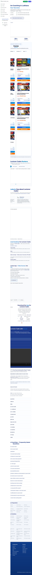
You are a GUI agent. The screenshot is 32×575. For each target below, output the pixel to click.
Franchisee (14, 548)
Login (30, 1)
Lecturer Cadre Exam (27, 506)
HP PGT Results (15, 166)
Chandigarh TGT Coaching (11, 522)
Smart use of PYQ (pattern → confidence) (9, 409)
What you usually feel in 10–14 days (8, 434)
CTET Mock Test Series (27, 538)
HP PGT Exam (11, 506)
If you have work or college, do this (8, 416)
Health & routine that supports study (8, 424)
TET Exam (25, 510)
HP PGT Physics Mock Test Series (19, 531)
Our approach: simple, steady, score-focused (9, 386)
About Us (13, 546)
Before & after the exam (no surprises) (8, 429)
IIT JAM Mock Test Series (11, 529)
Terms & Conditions (15, 551)
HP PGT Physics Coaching (18, 518)
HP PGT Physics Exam (19, 506)
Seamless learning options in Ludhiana (8, 427)
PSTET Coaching (18, 524)
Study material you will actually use (8, 401)
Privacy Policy (14, 552)
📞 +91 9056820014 (13, 280)
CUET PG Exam (24, 548)
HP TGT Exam (26, 508)
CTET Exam (25, 511)
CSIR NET (24, 546)
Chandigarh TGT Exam (12, 510)
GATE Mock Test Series (27, 528)
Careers (13, 547)
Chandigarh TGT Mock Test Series (12, 536)
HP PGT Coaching (11, 517)
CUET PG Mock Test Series (19, 529)
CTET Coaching (26, 524)
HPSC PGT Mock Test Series (12, 534)
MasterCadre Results (22, 166)
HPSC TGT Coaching (19, 522)
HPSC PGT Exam (11, 508)
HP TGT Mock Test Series (26, 534)
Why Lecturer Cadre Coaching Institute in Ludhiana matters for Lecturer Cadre (15, 373)
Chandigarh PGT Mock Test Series (19, 534)
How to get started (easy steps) (7, 437)
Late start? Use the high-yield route (8, 419)
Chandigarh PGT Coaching (18, 520)
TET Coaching (26, 522)
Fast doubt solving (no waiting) (7, 404)
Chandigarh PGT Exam (19, 508)
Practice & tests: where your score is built (9, 406)
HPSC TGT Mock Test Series (19, 536)
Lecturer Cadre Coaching (26, 518)
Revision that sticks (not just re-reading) (8, 411)
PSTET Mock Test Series (18, 538)
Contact (13, 555)
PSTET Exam (18, 511)
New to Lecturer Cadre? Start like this (8, 432)
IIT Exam (23, 547)
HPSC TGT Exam (18, 510)
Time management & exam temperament (9, 414)
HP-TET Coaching (11, 524)
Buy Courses (25, 1)
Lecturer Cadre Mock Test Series (27, 531)
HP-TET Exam (11, 511)
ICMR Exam (24, 551)
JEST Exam (24, 552)
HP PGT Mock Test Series (11, 531)
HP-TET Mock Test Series (11, 538)
